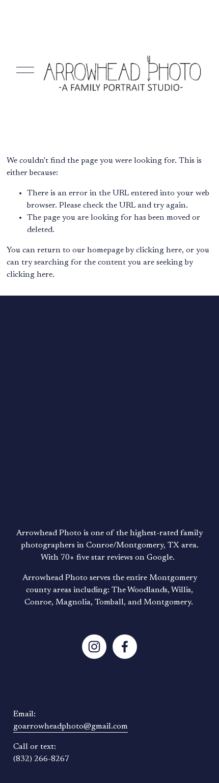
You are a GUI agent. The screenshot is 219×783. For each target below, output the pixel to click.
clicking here (159, 250)
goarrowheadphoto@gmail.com (70, 726)
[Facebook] (125, 646)
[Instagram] (94, 646)
